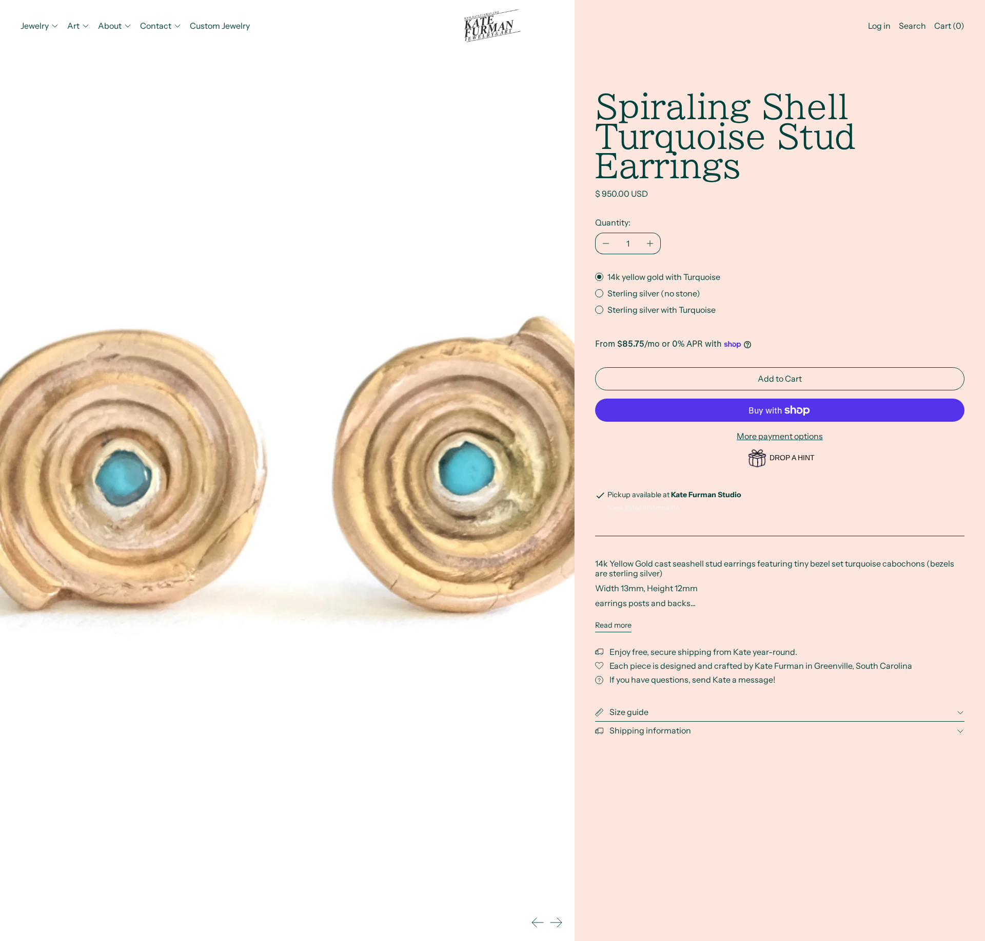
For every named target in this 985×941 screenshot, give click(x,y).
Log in (879, 26)
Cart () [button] (949, 26)
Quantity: (613, 222)
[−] (605, 243)
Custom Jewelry (220, 26)
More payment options (780, 436)
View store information (643, 507)
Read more (613, 625)
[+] (650, 243)
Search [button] (912, 26)
